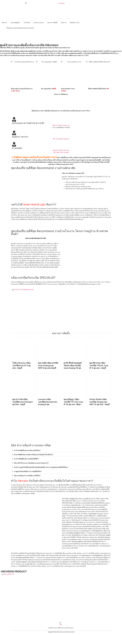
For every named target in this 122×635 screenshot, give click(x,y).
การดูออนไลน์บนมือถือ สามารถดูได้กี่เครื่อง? (28, 471)
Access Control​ (38, 22)
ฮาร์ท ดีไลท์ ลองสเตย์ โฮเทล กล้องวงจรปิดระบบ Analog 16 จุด (73, 365)
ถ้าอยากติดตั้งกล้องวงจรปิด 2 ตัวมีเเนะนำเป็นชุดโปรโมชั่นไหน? (33, 454)
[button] (2, 33)
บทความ (63, 22)
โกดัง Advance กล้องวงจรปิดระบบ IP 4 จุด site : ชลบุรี (21, 365)
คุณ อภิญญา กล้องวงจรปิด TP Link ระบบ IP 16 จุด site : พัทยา (73, 402)
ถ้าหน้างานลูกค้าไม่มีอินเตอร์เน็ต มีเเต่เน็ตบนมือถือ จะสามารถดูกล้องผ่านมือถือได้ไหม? (41, 467)
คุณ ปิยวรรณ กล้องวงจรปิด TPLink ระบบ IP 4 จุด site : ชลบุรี (98, 365)
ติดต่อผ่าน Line (74, 22)
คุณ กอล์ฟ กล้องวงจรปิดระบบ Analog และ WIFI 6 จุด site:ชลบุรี (48, 365)
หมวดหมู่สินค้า (15, 22)
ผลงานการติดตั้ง (52, 22)
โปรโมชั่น (27, 22)
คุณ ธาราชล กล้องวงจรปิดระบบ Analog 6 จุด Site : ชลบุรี (22, 402)
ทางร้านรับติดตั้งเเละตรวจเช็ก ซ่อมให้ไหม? (27, 450)
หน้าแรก (4, 22)
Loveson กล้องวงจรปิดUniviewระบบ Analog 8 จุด (47, 402)
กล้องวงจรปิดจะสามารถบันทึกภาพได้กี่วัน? (27, 475)
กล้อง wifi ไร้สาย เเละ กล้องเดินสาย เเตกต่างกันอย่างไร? (31, 463)
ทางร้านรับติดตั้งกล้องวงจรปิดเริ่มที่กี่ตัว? (26, 459)
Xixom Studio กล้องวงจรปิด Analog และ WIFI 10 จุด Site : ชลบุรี (99, 402)
